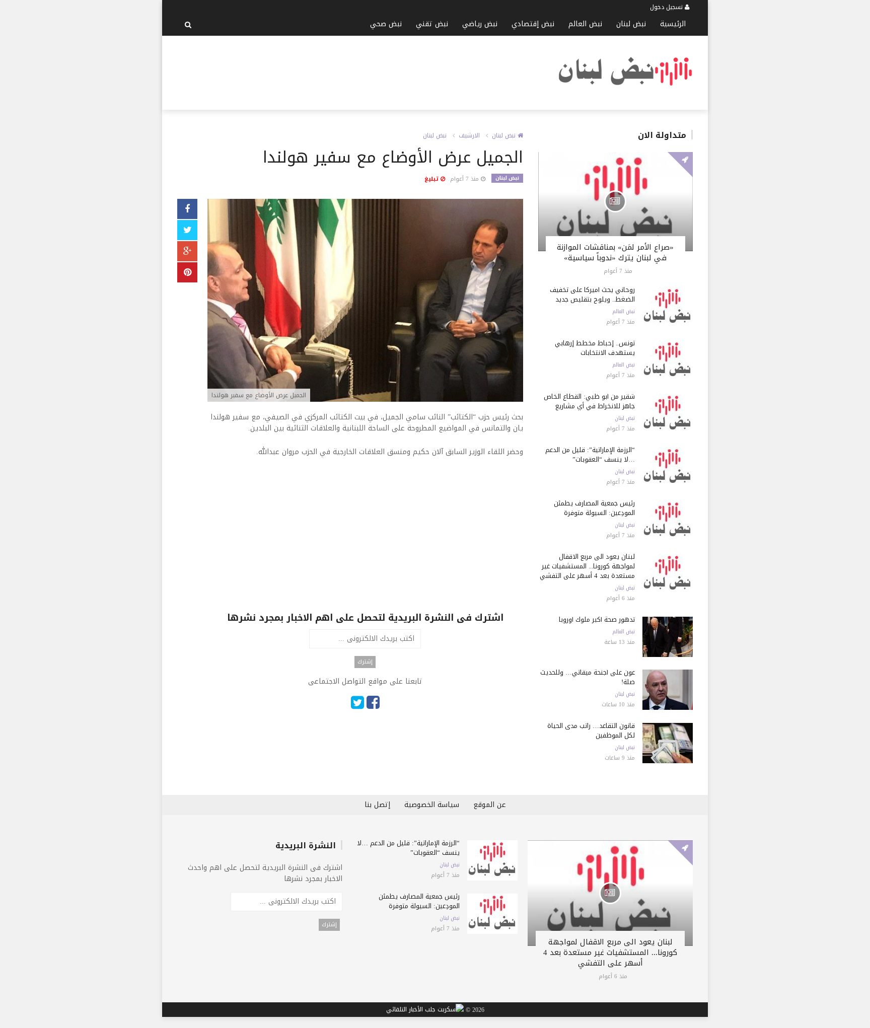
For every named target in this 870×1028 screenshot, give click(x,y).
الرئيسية (673, 24)
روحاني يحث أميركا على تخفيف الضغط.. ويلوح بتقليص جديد (592, 294)
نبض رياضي (479, 24)
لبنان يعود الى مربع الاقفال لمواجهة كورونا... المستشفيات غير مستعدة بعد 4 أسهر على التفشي (587, 566)
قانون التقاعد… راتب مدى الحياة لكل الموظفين (591, 730)
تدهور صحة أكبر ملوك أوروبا (597, 619)
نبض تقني (432, 24)
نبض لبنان (631, 24)
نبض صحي (386, 24)
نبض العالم (585, 24)
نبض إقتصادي (533, 24)
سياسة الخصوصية (431, 805)
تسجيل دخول (667, 7)
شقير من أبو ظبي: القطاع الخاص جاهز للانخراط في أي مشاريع (589, 401)
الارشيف (469, 135)
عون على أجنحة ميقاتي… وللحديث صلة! (587, 677)
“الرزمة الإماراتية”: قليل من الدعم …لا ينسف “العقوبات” (590, 455)
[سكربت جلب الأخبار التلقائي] (425, 1009)
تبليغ (432, 179)
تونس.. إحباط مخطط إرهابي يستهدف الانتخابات (595, 348)
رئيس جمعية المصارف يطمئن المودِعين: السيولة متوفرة (594, 508)
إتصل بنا (377, 805)
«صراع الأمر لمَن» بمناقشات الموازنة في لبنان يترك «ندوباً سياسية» (615, 252)
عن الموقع (489, 805)
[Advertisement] (360, 71)
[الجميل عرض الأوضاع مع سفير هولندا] (365, 301)
